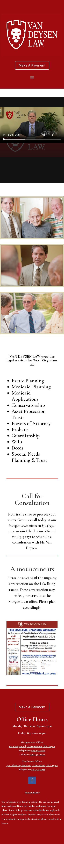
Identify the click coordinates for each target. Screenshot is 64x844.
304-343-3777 (38, 769)
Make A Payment (32, 65)
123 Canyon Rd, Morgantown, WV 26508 (32, 746)
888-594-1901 (37, 754)
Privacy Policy (32, 792)
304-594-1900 (38, 750)
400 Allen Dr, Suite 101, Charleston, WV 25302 (32, 765)
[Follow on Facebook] (32, 780)
